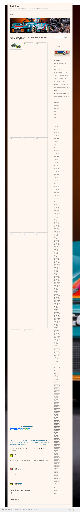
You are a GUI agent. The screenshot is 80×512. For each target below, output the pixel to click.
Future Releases (13, 11)
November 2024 (57, 156)
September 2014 (57, 339)
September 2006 (57, 483)
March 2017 (56, 294)
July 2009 (56, 432)
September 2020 (57, 231)
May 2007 (56, 471)
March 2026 (56, 132)
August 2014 (56, 340)
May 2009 (56, 435)
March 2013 (56, 366)
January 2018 (56, 279)
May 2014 (56, 345)
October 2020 (56, 229)
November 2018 (57, 264)
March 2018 (56, 276)
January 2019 (56, 261)
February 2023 (57, 187)
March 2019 (56, 258)
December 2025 (57, 136)
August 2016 (56, 304)
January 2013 (56, 369)
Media (30, 11)
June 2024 (56, 163)
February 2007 (57, 475)
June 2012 (56, 379)
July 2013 (56, 360)
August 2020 (56, 232)
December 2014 (57, 334)
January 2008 (56, 459)
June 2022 (56, 199)
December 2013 (57, 352)
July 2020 (56, 234)
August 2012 (56, 376)
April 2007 (56, 472)
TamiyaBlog (14, 6)
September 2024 (57, 159)
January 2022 (56, 207)
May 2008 (56, 453)
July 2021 (56, 216)
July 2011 (56, 396)
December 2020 (57, 226)
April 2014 (56, 346)
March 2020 (56, 240)
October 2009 (56, 427)
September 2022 (57, 195)
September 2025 (57, 141)
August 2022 (56, 196)
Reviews (60, 11)
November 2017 (57, 282)
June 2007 (56, 469)
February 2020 (57, 241)
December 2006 (57, 478)
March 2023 (56, 186)
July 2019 (56, 252)
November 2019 (57, 246)
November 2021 (57, 210)
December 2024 (57, 154)
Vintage (35, 11)
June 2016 (56, 307)
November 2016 (57, 300)
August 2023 (56, 178)
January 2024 (56, 171)
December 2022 (57, 190)
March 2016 (56, 312)
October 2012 (56, 373)
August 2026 (56, 124)
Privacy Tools (56, 493)
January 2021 (56, 225)
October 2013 (56, 355)
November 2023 (57, 174)
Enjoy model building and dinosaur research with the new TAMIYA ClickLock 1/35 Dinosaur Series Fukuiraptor (61, 72)
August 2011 (56, 394)
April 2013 (56, 364)
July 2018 (56, 270)
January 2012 (56, 387)
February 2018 (57, 277)
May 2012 (56, 381)
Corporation (42, 11)
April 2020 (56, 238)
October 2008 (56, 445)
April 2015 (56, 328)
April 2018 (56, 274)
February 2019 (57, 259)
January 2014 (56, 351)
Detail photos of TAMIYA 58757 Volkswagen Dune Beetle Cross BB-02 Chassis (61, 65)
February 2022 (57, 205)
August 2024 (56, 160)
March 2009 (56, 438)
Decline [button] (70, 509)
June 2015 (56, 325)
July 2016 (56, 306)
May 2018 (56, 273)
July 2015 (56, 324)
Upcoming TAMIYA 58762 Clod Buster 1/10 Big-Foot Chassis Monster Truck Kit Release (62, 89)
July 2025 (56, 144)
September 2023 (57, 177)
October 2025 (56, 139)
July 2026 (56, 126)
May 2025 (56, 147)
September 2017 (57, 285)
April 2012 (56, 382)
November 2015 (57, 318)
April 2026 (56, 130)
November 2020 (57, 228)
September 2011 (57, 393)
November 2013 (57, 354)
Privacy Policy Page (58, 492)
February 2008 (57, 457)
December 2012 (57, 370)
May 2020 (56, 237)
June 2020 (56, 235)
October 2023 (56, 175)
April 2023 (56, 184)
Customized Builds (52, 11)
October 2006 (56, 481)
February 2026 (57, 133)
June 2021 (56, 217)
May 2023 (56, 183)
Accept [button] (75, 509)
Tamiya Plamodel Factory (28, 426)
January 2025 (56, 153)
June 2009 (56, 433)
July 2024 (56, 162)
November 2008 (57, 444)
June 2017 (56, 289)
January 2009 (56, 441)
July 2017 (56, 288)
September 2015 (57, 321)
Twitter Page (59, 46)
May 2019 (56, 255)
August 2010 (56, 412)
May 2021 (56, 219)
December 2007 (57, 460)
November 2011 (57, 390)
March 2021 (56, 222)
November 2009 (57, 426)
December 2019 (57, 244)
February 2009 (57, 439)
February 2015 (57, 331)
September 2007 (57, 465)
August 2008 (56, 448)
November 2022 (57, 192)
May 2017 (56, 291)
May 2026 (56, 129)
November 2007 (57, 462)
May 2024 (56, 165)
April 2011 (56, 400)
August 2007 (56, 466)
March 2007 (56, 474)
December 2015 (57, 316)
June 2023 (56, 181)
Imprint (55, 490)
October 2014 (56, 337)
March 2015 (56, 330)
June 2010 (56, 415)
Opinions (12, 14)
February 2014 (57, 349)
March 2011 (56, 402)
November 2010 (57, 408)
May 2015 (56, 327)
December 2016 (57, 298)
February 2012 (57, 385)
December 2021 (57, 208)
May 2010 (56, 417)
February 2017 (57, 295)
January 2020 (56, 243)
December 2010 (57, 406)
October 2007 (56, 463)
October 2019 (56, 247)
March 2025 (56, 150)
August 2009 (56, 430)
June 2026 (56, 127)
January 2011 (56, 405)
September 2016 (57, 303)
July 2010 (56, 414)
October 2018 (56, 265)
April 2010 (56, 418)
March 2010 (56, 420)
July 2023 (56, 180)
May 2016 (56, 309)
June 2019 (56, 253)
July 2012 (56, 378)
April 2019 (56, 256)
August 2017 (56, 286)
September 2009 (57, 429)
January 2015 (56, 333)
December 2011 (57, 388)
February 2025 (57, 151)
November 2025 (57, 138)
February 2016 (57, 313)
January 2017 (56, 297)
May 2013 (56, 363)
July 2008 (56, 450)
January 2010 (56, 423)
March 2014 (56, 348)
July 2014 (56, 342)
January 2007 (56, 477)
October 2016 (56, 301)
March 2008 (56, 456)
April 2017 (56, 292)
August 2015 (56, 322)
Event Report (23, 11)
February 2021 (57, 223)
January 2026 (56, 135)
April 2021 (56, 220)
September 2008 (57, 447)
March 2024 (56, 168)
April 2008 (56, 454)
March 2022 (56, 204)
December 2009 (57, 424)
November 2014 (57, 336)
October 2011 (56, 391)
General (55, 111)
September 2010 (57, 411)
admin (41, 432)
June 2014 (56, 343)
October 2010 (56, 409)
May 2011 (56, 399)
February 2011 (57, 403)
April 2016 (56, 310)
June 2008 (56, 451)
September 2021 (57, 213)
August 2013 (56, 358)
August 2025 (56, 142)
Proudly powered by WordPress (15, 506)
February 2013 (57, 367)
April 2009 (56, 436)
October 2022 (56, 193)
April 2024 (56, 166)
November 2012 (57, 372)
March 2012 (56, 384)
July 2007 (56, 468)
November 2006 (57, 480)
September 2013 (57, 357)
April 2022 (56, 202)
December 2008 (57, 442)
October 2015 (56, 319)
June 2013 (56, 361)
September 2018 (57, 267)
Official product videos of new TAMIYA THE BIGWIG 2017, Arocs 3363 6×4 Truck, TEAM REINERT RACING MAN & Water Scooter (19, 442)
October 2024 (56, 157)
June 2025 (56, 145)
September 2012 (57, 375)
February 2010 (57, 421)
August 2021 (56, 214)
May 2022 (56, 201)
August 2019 (56, 250)
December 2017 (57, 280)
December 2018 (57, 262)
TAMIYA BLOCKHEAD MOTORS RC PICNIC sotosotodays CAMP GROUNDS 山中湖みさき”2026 (61, 93)
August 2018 (56, 268)
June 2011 (56, 397)
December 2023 (57, 172)
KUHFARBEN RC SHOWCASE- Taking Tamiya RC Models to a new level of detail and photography (40, 442)
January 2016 (56, 315)
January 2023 (56, 189)
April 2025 (56, 148)
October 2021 (56, 211)
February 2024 (57, 169)
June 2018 (56, 271)
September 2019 (57, 249)
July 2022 (56, 198)
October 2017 (56, 283)
